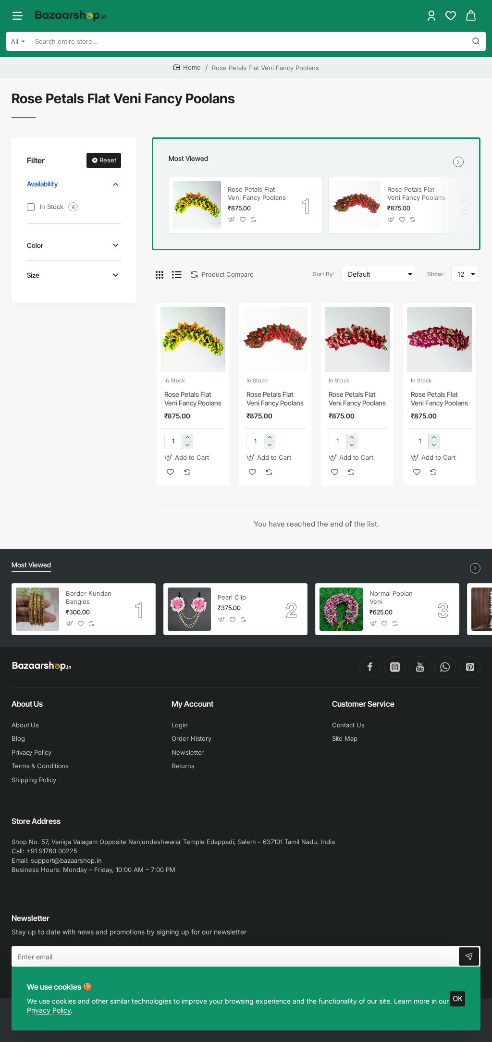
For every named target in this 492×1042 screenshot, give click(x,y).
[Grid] (159, 274)
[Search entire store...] (476, 41)
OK (458, 998)
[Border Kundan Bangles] (37, 609)
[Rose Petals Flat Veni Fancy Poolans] (197, 205)
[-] (187, 445)
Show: (435, 274)
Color (35, 245)
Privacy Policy (49, 1010)
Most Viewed (188, 158)
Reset (107, 160)
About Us (27, 704)
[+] (187, 437)
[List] (176, 274)
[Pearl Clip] (189, 609)
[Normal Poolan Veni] (341, 609)
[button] (231, 220)
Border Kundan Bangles (88, 597)
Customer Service (363, 704)
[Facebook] (370, 666)
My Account (192, 704)
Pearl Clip (232, 597)
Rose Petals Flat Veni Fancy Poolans (257, 193)
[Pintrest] (469, 666)
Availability (42, 184)
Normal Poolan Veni (391, 597)
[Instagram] (395, 666)
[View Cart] (470, 15)
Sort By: (323, 274)
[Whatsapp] (444, 666)
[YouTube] (419, 666)
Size (33, 275)
